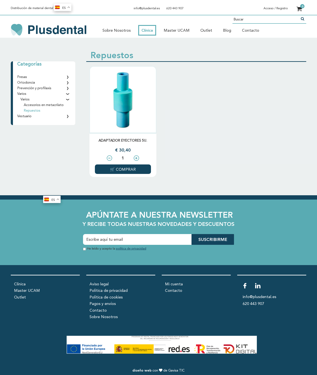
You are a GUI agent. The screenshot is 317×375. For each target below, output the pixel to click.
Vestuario (24, 116)
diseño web (142, 370)
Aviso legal (99, 284)
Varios (21, 94)
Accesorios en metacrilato (44, 105)
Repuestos (32, 110)
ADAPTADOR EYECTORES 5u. (123, 140)
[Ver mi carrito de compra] (299, 9)
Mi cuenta (174, 284)
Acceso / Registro (276, 8)
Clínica (147, 31)
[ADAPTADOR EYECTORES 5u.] (123, 100)
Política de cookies (106, 297)
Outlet (206, 31)
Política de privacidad (108, 291)
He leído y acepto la (116, 248)
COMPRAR (125, 170)
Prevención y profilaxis (34, 88)
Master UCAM (177, 31)
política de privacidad (131, 248)
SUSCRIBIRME (212, 240)
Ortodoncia (26, 82)
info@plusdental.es (147, 8)
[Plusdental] (48, 29)
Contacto (250, 31)
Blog (227, 31)
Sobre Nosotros (116, 31)
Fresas (22, 77)
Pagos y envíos (102, 304)
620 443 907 (175, 8)
